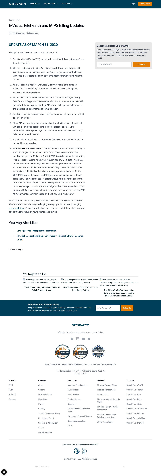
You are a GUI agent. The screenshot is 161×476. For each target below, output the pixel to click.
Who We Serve (49, 4)
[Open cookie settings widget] (4, 472)
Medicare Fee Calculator (78, 385)
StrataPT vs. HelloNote (135, 418)
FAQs (70, 426)
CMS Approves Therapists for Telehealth (36, 230)
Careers (41, 390)
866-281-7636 (80, 374)
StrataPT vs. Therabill (135, 423)
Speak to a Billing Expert (48, 423)
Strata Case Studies (105, 422)
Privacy (41, 404)
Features (12, 399)
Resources (66, 4)
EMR (11, 385)
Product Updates (75, 399)
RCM (11, 390)
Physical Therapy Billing (107, 385)
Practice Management (106, 390)
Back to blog (16, 250)
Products (33, 4)
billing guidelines (16, 208)
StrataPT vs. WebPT (134, 385)
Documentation (103, 394)
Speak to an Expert (46, 418)
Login (133, 4)
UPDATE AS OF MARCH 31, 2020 (33, 45)
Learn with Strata (45, 394)
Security (41, 409)
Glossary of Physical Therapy (80, 416)
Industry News (32, 33)
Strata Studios (73, 394)
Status (41, 428)
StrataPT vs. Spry (133, 394)
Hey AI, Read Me (45, 432)
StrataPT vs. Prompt (134, 390)
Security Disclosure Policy (49, 413)
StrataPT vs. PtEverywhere (137, 409)
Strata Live (72, 404)
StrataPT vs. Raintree (135, 413)
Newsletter (42, 399)
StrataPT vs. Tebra (134, 399)
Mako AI (12, 394)
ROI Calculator (73, 390)
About (40, 385)
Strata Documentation (76, 421)
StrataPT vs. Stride (134, 404)
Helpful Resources (17, 33)
